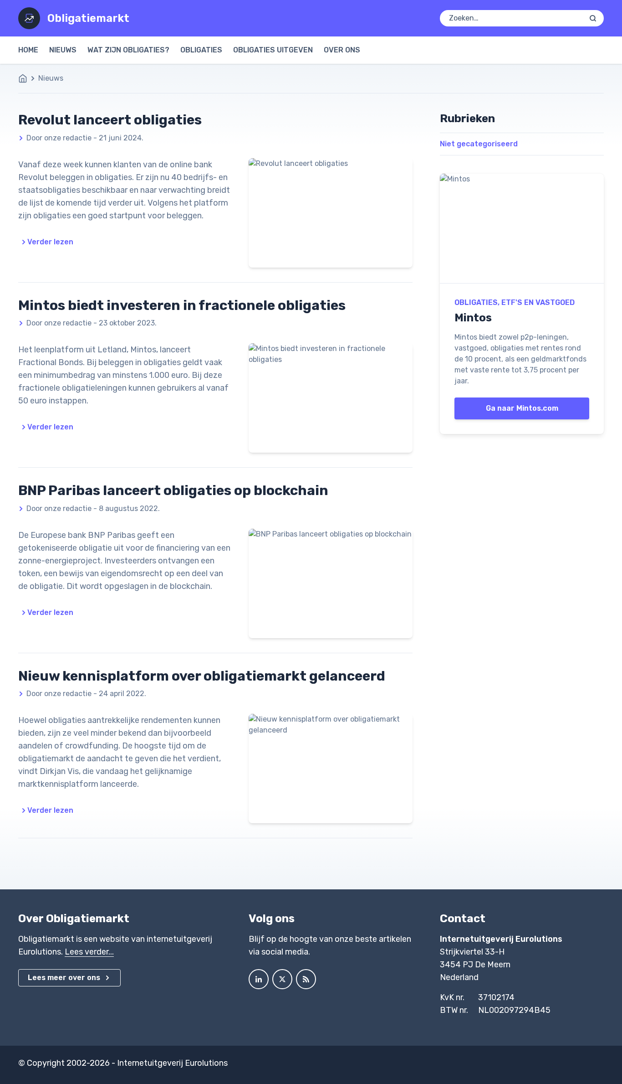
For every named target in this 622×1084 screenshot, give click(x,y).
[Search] (593, 18)
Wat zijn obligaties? (128, 50)
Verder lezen (50, 241)
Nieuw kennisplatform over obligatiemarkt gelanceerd (201, 676)
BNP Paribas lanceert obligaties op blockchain (173, 490)
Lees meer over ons (64, 977)
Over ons (342, 50)
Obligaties (201, 50)
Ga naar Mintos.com (522, 408)
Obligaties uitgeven (273, 50)
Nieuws (62, 50)
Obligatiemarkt (88, 18)
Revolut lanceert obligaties (110, 120)
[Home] (27, 78)
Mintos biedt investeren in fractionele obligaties (182, 305)
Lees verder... (89, 952)
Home (28, 50)
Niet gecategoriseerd (479, 143)
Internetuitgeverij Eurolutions (172, 1063)
